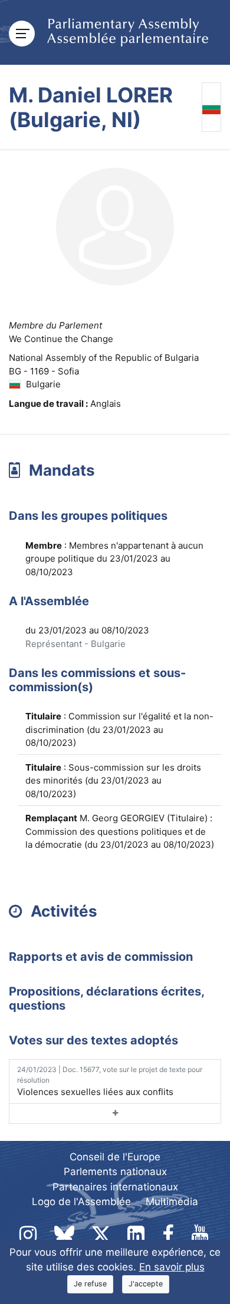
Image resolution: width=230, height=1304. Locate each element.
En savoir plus (172, 1267)
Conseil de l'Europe (115, 1157)
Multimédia (172, 1201)
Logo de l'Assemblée (81, 1201)
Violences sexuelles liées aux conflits (109, 1081)
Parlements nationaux (115, 1171)
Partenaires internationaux (115, 1187)
